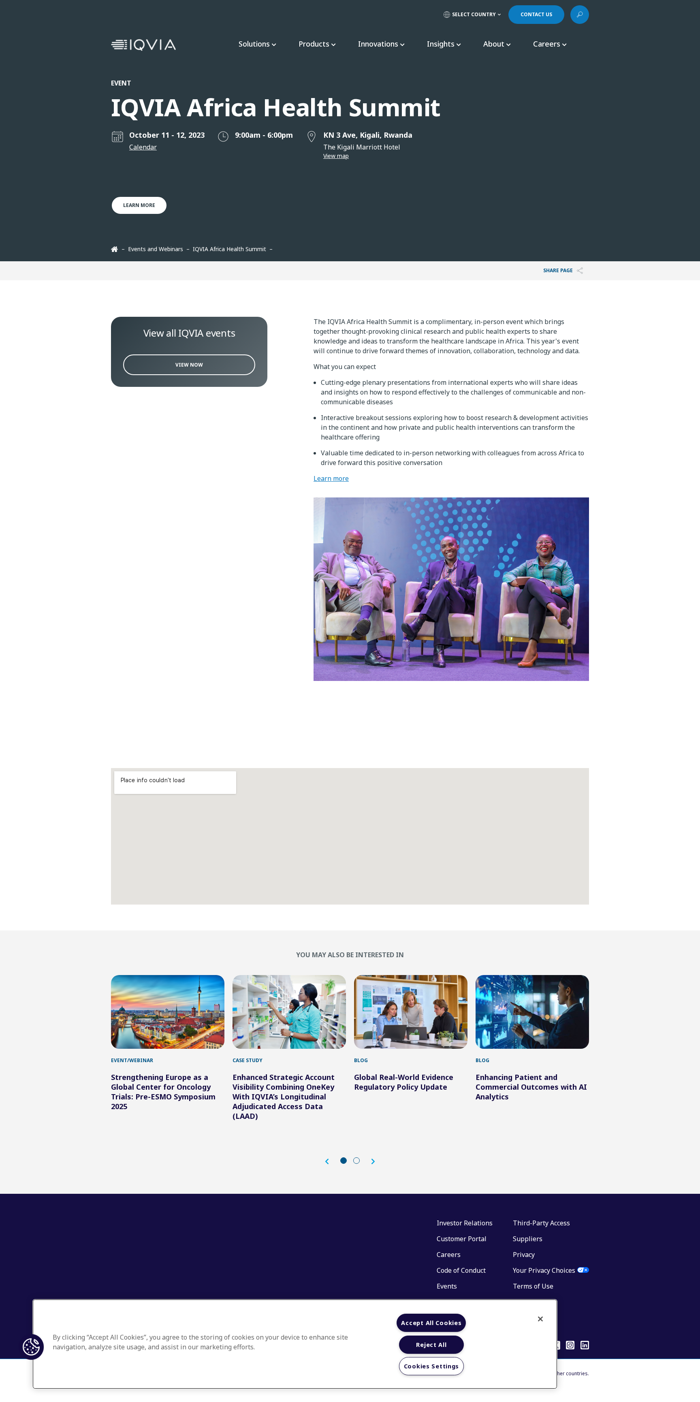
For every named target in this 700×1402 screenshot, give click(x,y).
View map (336, 156)
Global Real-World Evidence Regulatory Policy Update (403, 1082)
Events (447, 1286)
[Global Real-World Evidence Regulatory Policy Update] (410, 1012)
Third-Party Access (541, 1222)
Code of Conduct (461, 1270)
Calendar (143, 147)
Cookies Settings (431, 1366)
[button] (331, 1161)
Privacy (524, 1254)
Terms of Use (533, 1286)
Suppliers (527, 1238)
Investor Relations (465, 1222)
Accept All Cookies (431, 1323)
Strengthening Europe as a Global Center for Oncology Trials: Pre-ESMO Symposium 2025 (163, 1091)
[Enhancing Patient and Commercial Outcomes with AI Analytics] (532, 1012)
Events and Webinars (155, 249)
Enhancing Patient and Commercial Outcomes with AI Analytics (531, 1086)
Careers (449, 1254)
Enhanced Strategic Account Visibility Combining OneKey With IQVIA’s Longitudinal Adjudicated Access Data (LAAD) (284, 1096)
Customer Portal (462, 1238)
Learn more (331, 478)
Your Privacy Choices (544, 1270)
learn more (139, 205)
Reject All (431, 1345)
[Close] (540, 1319)
